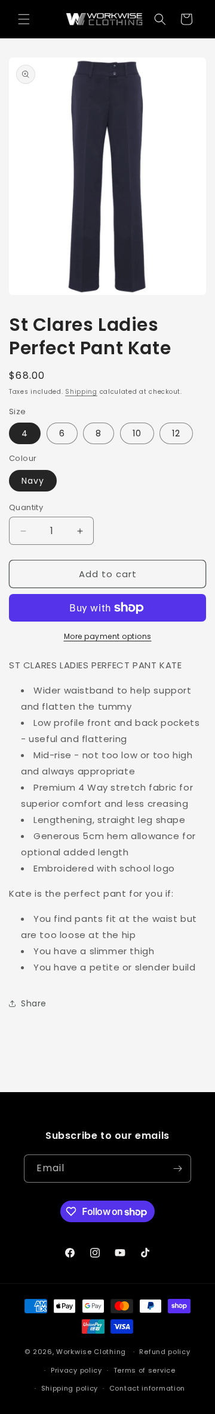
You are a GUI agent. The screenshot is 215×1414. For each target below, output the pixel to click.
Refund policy (164, 1351)
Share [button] (34, 1003)
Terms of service (144, 1370)
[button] (24, 19)
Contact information (147, 1388)
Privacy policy (76, 1370)
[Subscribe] (177, 1168)
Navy (33, 481)
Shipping (81, 391)
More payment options (108, 636)
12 (176, 433)
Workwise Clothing (91, 1351)
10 (137, 433)
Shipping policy (70, 1388)
